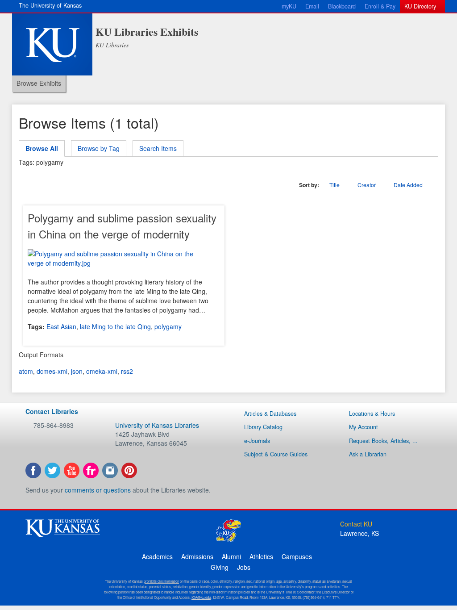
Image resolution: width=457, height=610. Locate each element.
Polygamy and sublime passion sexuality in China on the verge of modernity (122, 226)
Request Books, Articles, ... (383, 441)
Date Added (409, 184)
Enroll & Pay (380, 6)
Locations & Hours (372, 413)
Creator (366, 184)
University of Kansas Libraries (157, 425)
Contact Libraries (51, 411)
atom (26, 371)
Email (312, 6)
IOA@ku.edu (201, 597)
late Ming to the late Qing (115, 326)
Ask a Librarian (367, 454)
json (77, 371)
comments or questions (98, 489)
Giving (219, 567)
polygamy (168, 326)
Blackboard (342, 6)
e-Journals (257, 441)
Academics (157, 556)
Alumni (231, 556)
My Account (363, 427)
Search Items (158, 148)
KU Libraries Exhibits (147, 31)
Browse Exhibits (39, 83)
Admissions (197, 556)
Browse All (41, 148)
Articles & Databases (270, 413)
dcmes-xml (52, 371)
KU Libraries (112, 45)
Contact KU (356, 523)
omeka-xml (101, 371)
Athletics (261, 556)
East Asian (61, 326)
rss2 (127, 371)
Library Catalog (263, 427)
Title (334, 184)
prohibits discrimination (161, 581)
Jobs (243, 567)
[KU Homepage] (52, 44)
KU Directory (420, 6)
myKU (289, 6)
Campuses (297, 556)
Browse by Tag (99, 148)
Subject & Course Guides (275, 454)
